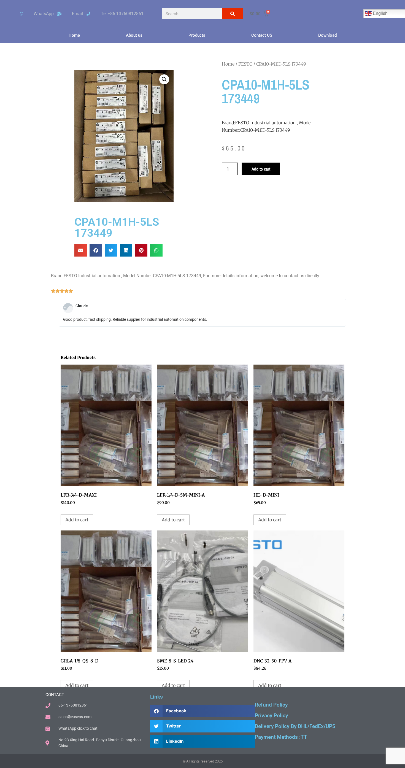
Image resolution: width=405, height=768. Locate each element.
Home (74, 35)
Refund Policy (271, 705)
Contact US (261, 35)
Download (327, 35)
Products (196, 35)
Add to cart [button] (76, 519)
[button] (164, 79)
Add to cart (261, 169)
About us (134, 35)
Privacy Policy (271, 715)
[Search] (232, 13)
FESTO (245, 64)
